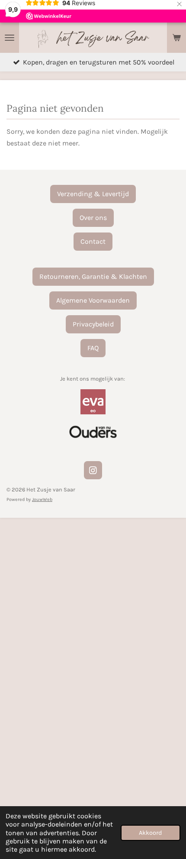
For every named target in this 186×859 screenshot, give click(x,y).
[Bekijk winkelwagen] (176, 38)
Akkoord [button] (150, 832)
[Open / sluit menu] (9, 38)
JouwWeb (42, 499)
